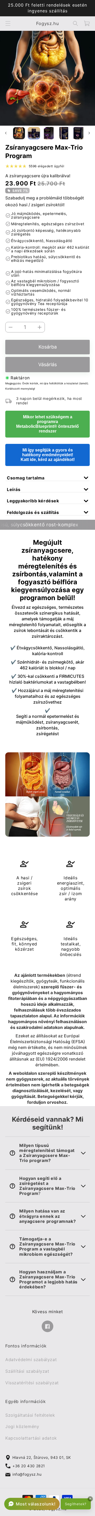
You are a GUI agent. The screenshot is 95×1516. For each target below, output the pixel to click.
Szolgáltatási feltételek (30, 1415)
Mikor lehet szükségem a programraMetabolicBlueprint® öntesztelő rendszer (47, 424)
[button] (8, 23)
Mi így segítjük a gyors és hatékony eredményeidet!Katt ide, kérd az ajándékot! (48, 455)
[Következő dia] (89, 133)
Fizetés (47, 359)
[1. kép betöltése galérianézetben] (19, 133)
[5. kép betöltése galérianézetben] (79, 133)
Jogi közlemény (22, 1426)
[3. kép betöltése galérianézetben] (49, 133)
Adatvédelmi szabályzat (31, 1359)
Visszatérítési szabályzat (32, 1382)
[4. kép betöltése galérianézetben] (64, 133)
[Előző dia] (6, 133)
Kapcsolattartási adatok (31, 1438)
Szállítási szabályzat (27, 1371)
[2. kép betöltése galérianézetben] (34, 133)
